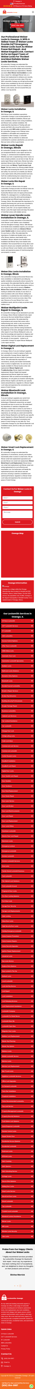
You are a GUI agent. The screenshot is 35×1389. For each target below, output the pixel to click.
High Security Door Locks (10, 926)
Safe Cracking (6, 1161)
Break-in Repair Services (10, 691)
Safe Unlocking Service (9, 1171)
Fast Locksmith (7, 876)
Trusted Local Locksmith (10, 1211)
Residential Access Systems (11, 1141)
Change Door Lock (8, 731)
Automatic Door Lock (9, 656)
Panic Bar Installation (9, 1091)
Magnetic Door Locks (9, 1031)
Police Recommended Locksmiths (13, 1101)
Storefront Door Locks (9, 1196)
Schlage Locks (6, 1176)
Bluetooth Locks (7, 681)
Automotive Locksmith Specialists (13, 661)
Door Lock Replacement (10, 821)
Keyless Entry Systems (9, 966)
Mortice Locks (6, 1061)
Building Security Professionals (12, 701)
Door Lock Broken (8, 806)
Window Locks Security (9, 1231)
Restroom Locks (7, 1151)
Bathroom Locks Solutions (10, 671)
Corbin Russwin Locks (9, 756)
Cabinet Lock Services (9, 716)
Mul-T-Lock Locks (7, 1071)
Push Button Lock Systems (10, 1121)
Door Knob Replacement (10, 791)
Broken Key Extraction (9, 696)
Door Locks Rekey (8, 826)
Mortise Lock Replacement (10, 1066)
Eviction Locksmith (8, 856)
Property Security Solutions (10, 1116)
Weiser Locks (6, 1221)
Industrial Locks (7, 956)
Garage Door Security (9, 906)
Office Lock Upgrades (9, 1081)
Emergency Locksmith (9, 851)
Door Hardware (7, 786)
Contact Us (4, 1346)
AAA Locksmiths (7, 636)
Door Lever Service (8, 801)
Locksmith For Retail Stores (11, 1016)
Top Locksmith (6, 1206)
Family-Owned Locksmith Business (13, 871)
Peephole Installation (9, 1096)
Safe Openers (6, 1166)
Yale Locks (5, 1236)
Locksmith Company (8, 1011)
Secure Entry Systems (9, 1181)
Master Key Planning (8, 1041)
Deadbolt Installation (8, 761)
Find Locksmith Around (9, 886)
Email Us (7, 1362)
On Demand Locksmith (9, 1086)
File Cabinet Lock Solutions (10, 881)
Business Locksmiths (9, 711)
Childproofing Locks (8, 736)
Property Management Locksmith (12, 1111)
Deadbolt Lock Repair (9, 766)
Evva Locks (5, 866)
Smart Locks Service (8, 1191)
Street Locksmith (7, 1201)
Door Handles (6, 781)
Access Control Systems (10, 641)
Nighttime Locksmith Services (11, 1076)
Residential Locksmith (9, 1146)
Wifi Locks (5, 1226)
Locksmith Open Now (9, 1026)
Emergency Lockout (8, 846)
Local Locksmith (7, 981)
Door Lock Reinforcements (10, 811)
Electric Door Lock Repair (10, 836)
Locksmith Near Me (8, 1021)
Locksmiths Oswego (21, 1376)
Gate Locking (6, 916)
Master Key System (8, 1046)
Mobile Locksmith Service (10, 1056)
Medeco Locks (6, 1051)
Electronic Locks (7, 841)
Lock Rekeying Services (9, 1001)
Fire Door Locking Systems (10, 896)
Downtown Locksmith (9, 831)
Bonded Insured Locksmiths (11, 686)
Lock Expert (6, 991)
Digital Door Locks (8, 771)
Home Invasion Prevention (10, 936)
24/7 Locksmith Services (10, 626)
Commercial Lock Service (10, 746)
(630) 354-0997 (17, 25)
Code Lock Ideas (7, 741)
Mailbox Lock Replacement (10, 1036)
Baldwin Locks (6, 666)
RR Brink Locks (7, 1156)
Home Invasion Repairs (9, 941)
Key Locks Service (8, 961)
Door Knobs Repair (8, 796)
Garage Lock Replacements (11, 911)
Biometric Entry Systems (10, 676)
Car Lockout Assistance (9, 721)
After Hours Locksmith (9, 646)
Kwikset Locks (6, 976)
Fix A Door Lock (7, 901)
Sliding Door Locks (8, 1186)
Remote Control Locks (9, 1131)
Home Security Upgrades (10, 946)
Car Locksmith (6, 726)
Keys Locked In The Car (9, 971)
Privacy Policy (5, 1349)
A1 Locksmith (6, 631)
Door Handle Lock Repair (10, 776)
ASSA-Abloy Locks (8, 651)
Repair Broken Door (8, 1136)
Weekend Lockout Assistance (11, 1216)
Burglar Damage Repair (9, 706)
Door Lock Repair (7, 816)
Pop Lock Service (7, 1106)
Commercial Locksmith (9, 751)
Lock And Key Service (9, 986)
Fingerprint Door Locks (9, 891)
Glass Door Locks (7, 921)
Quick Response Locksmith (10, 1126)
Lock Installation (7, 996)
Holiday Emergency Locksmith (11, 931)
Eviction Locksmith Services (11, 861)
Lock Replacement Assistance (12, 1006)
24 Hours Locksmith (8, 621)
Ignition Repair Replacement (11, 951)
